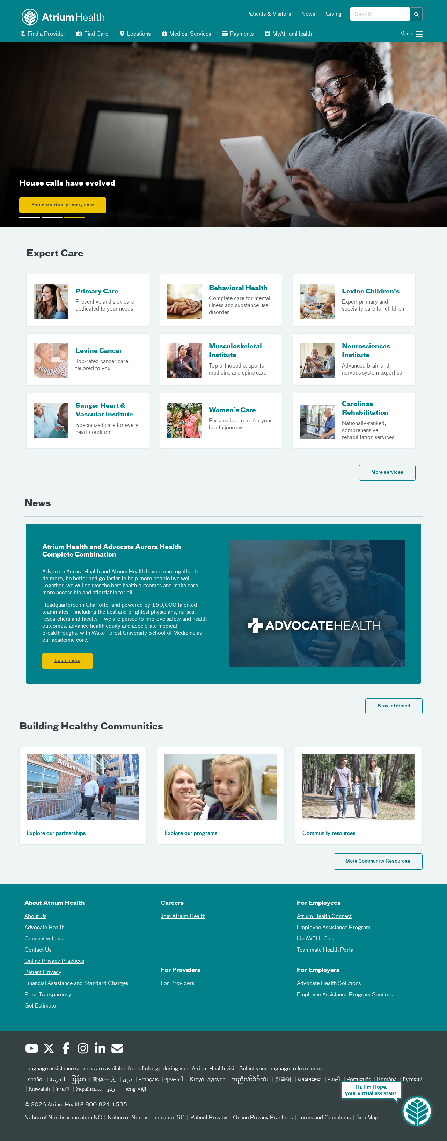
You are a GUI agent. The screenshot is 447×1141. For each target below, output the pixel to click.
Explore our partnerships (56, 833)
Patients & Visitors (268, 14)
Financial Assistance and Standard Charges (76, 984)
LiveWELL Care (316, 939)
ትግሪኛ (63, 1089)
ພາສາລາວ (310, 1080)
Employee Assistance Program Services (345, 995)
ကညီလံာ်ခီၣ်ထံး (250, 1080)
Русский (413, 1080)
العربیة (57, 1080)
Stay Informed (394, 706)
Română (387, 1080)
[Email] (117, 1049)
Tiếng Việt (134, 1089)
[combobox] (380, 14)
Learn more (67, 661)
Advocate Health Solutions (329, 984)
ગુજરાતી (174, 1080)
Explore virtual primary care (62, 205)
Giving (333, 14)
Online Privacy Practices (54, 961)
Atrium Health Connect (324, 917)
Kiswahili (39, 1089)
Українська (88, 1089)
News (308, 14)
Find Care (95, 34)
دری (127, 1080)
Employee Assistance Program (334, 928)
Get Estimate (40, 1006)
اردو (112, 1089)
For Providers (177, 984)
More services (387, 472)
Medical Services (189, 34)
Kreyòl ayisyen (207, 1080)
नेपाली (334, 1080)
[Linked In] (100, 1049)
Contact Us (37, 950)
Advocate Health (44, 928)
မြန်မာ (78, 1080)
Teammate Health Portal (326, 950)
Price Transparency (47, 995)
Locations (138, 34)
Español (34, 1080)
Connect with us (43, 939)
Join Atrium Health (183, 917)
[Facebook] (66, 1049)
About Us (35, 917)
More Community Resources (378, 861)
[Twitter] (49, 1049)
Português (358, 1080)
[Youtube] (31, 1049)
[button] (417, 14)
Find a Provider (45, 34)
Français (148, 1080)
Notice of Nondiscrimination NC (63, 1118)
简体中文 (104, 1080)
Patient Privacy (42, 972)
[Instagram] (83, 1049)
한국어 (283, 1080)
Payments (241, 34)
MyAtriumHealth (291, 34)
